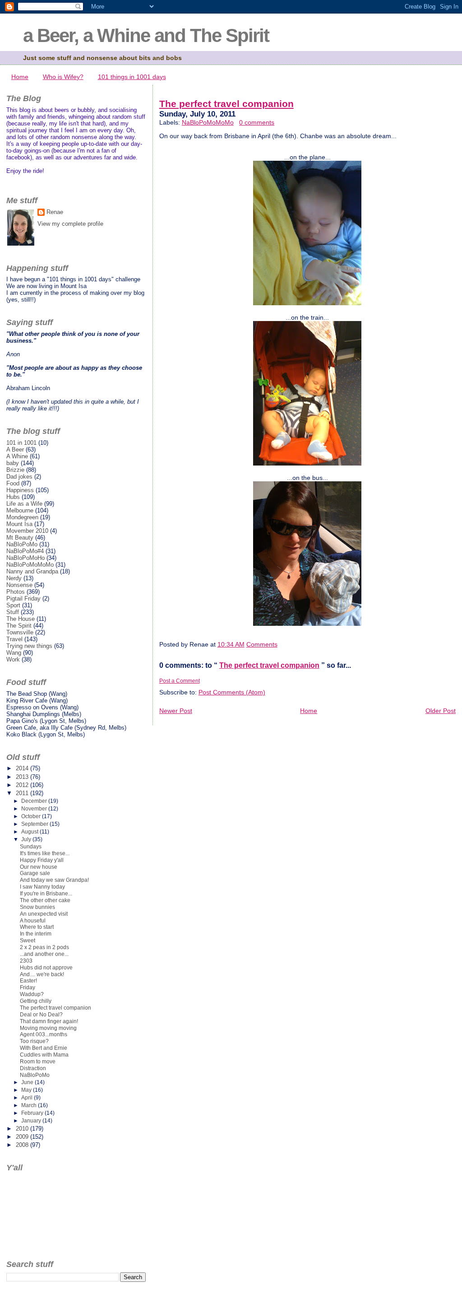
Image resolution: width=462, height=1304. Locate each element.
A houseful (33, 920)
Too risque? (34, 1041)
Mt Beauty (19, 537)
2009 (23, 1136)
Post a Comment (179, 681)
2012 (23, 785)
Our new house (38, 867)
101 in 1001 (21, 442)
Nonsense (19, 585)
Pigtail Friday (23, 598)
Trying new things (29, 646)
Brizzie (15, 469)
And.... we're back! (42, 974)
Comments (261, 644)
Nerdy (14, 578)
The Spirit (19, 625)
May (27, 1090)
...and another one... (44, 954)
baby (12, 463)
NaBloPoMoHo (25, 557)
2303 (26, 961)
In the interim (35, 933)
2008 (23, 1144)
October (31, 816)
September (35, 824)
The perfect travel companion (226, 103)
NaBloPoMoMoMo (208, 122)
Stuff (12, 612)
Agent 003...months (43, 1034)
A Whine (17, 456)
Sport (13, 605)
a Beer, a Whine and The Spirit (146, 35)
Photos (15, 591)
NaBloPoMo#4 (25, 551)
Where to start (37, 927)
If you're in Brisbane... (46, 893)
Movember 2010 (27, 530)
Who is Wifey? (63, 76)
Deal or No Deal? (41, 1014)
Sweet (27, 940)
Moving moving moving (48, 1028)
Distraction (33, 1068)
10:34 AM (231, 644)
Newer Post (175, 710)
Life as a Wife (24, 503)
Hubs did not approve (46, 967)
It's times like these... (44, 853)
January (31, 1121)
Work (13, 659)
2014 (23, 768)
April (27, 1097)
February (33, 1113)
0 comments (256, 122)
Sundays (31, 846)
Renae (54, 212)
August (30, 832)
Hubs (13, 497)
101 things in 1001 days (132, 76)
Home (19, 76)
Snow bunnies (37, 907)
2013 (23, 776)
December (34, 801)
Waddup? (32, 994)
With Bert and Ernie (43, 1048)
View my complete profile (70, 223)
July (26, 839)
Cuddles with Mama (44, 1054)
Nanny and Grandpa (32, 571)
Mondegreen (22, 517)
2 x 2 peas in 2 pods (44, 947)
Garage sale (35, 873)
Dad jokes (19, 476)
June (28, 1082)
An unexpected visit (44, 914)
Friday (27, 987)
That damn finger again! (49, 1021)
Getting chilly (35, 1001)
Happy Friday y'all (42, 860)
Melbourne (19, 510)
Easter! (28, 980)
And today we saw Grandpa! (54, 880)
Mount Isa (19, 524)
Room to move (37, 1061)
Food (12, 483)
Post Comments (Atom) (232, 692)
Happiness (20, 490)
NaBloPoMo (21, 544)
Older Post (440, 710)
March (29, 1105)
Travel (14, 639)
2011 (23, 793)
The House (20, 618)
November (34, 809)
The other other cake (45, 900)
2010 (23, 1128)
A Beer (15, 449)
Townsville (19, 632)
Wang (13, 652)
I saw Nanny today (42, 887)
